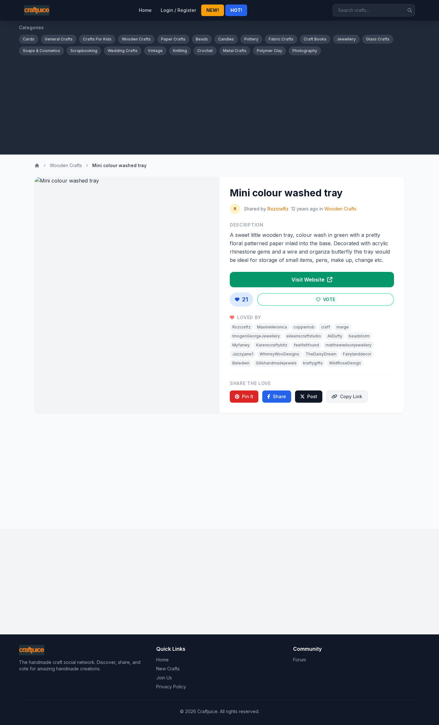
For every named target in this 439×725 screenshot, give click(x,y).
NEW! (212, 10)
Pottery (251, 39)
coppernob (304, 327)
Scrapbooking (83, 50)
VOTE (328, 299)
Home (145, 10)
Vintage (155, 50)
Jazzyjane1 (242, 354)
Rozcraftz (278, 208)
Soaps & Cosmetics (41, 50)
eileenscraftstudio (303, 336)
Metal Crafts (234, 50)
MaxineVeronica (272, 327)
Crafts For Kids (97, 39)
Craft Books (315, 39)
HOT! (236, 10)
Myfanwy (241, 345)
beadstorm (359, 336)
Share (279, 396)
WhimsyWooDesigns (279, 354)
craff (325, 327)
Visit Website (308, 279)
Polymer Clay (269, 50)
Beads (202, 39)
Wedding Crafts (123, 50)
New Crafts (168, 668)
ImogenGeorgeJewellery (256, 336)
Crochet (205, 50)
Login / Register (178, 10)
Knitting (180, 50)
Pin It (247, 396)
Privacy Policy (171, 686)
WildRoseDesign (345, 363)
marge (342, 327)
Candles (226, 39)
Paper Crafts (173, 39)
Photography (304, 50)
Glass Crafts (378, 39)
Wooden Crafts (136, 39)
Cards (28, 39)
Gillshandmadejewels (276, 363)
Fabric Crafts (281, 39)
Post (312, 396)
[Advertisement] (219, 103)
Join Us (164, 677)
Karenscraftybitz (271, 345)
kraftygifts (313, 363)
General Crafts (59, 39)
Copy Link (351, 396)
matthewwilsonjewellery (349, 345)
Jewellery (346, 39)
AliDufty (334, 336)
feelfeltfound (306, 345)
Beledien (240, 363)
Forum (299, 659)
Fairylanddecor (357, 354)
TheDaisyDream (321, 354)
